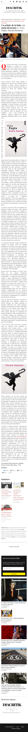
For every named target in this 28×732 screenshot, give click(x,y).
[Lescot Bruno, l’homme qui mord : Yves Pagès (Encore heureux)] (6, 485)
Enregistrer (14, 574)
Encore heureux (14, 533)
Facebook (9, 1)
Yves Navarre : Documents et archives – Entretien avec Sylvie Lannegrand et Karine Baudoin (18, 494)
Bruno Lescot (5, 531)
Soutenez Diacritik (22, 1)
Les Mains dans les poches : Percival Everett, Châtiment (6, 514)
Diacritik (23, 531)
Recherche (25, 1)
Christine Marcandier (6, 19)
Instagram (16, 1)
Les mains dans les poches (15, 527)
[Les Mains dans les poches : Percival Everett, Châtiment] (6, 508)
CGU (17, 726)
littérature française (16, 535)
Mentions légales (16, 728)
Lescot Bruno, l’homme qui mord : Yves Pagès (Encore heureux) (6, 492)
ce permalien (19, 537)
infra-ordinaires (22, 436)
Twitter (13, 1)
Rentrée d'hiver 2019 (18, 21)
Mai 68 (24, 535)
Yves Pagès (4, 23)
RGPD (22, 726)
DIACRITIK (14, 8)
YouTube (19, 1)
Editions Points (5, 533)
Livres (11, 21)
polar (2, 537)
